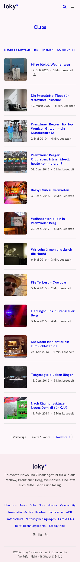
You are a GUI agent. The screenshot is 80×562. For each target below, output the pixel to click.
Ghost (47, 556)
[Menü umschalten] (72, 6)
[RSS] (46, 534)
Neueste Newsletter (21, 50)
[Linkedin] (40, 534)
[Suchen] (64, 6)
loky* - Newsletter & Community (45, 552)
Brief (58, 556)
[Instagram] (34, 534)
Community (66, 50)
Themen (47, 50)
